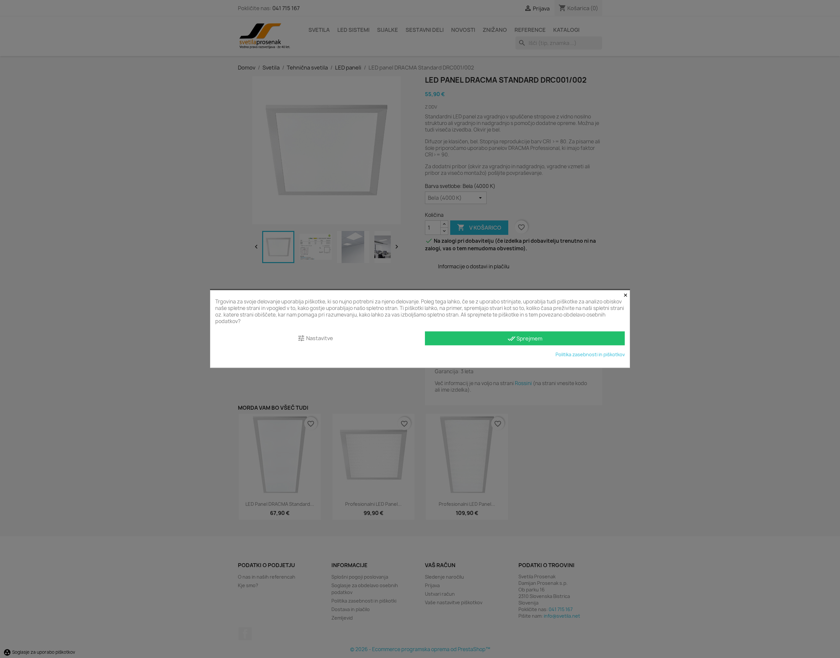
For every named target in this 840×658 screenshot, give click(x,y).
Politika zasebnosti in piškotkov (590, 354)
